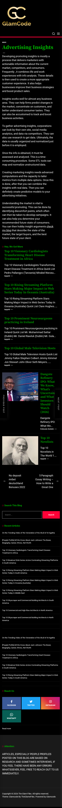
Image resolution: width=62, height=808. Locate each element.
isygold (7, 276)
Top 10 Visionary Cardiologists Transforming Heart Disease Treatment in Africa (26, 255)
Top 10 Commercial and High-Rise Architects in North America (27, 610)
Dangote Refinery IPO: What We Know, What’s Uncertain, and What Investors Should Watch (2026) (48, 393)
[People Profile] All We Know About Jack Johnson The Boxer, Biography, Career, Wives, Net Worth (26, 541)
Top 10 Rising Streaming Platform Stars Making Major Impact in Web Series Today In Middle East (30, 591)
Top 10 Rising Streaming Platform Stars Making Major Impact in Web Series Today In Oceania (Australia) (29, 288)
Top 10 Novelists (46, 440)
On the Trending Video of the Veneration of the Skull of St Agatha (28, 533)
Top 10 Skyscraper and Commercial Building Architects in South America (28, 601)
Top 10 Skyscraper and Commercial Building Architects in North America (27, 618)
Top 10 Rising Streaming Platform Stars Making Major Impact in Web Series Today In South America (30, 571)
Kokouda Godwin (47, 429)
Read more (6, 728)
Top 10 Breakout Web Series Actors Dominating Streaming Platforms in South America (30, 561)
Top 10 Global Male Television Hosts (30, 348)
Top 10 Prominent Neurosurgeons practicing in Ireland (28, 320)
